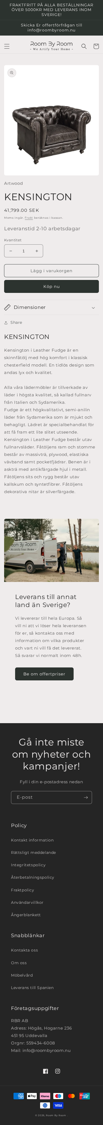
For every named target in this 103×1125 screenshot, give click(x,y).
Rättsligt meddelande (33, 852)
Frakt (29, 218)
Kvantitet (13, 240)
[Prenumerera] (86, 797)
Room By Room (56, 1115)
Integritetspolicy (28, 864)
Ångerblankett (26, 914)
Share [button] (16, 322)
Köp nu (51, 286)
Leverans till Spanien (32, 987)
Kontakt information (32, 840)
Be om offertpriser (44, 674)
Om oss (19, 962)
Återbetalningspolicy (32, 877)
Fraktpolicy (22, 890)
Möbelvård (22, 975)
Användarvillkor (27, 902)
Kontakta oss (24, 950)
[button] (7, 46)
